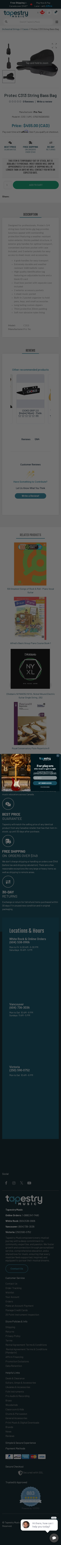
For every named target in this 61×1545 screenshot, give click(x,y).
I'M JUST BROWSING (44, 787)
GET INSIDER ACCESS (45, 783)
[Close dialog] (58, 755)
